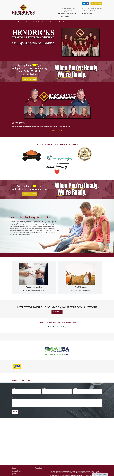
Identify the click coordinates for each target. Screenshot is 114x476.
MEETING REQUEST (30, 79)
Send (15, 412)
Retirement (37, 470)
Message (14, 398)
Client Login (97, 4)
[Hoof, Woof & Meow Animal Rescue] (31, 160)
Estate (36, 474)
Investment (37, 472)
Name (13, 388)
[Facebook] (87, 3)
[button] (14, 22)
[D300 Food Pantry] (57, 174)
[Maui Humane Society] (59, 160)
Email (44, 388)
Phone (75, 388)
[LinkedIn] (84, 3)
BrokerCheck (77, 469)
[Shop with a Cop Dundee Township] (85, 160)
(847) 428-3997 (19, 470)
